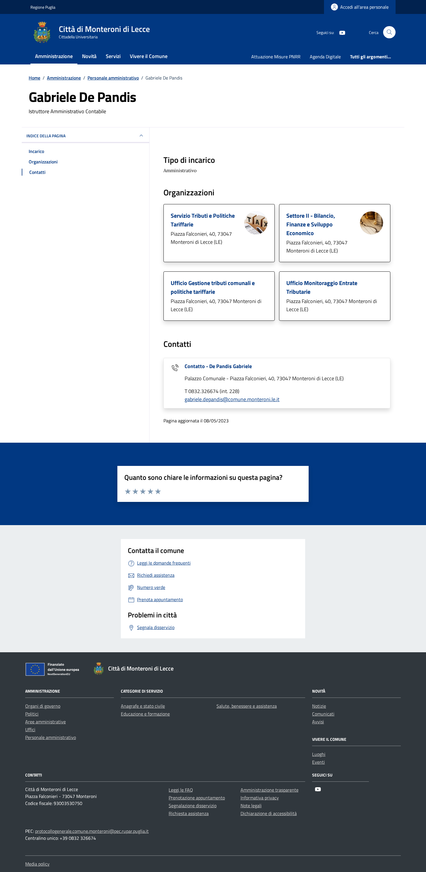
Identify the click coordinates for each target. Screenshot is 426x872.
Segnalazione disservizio (192, 805)
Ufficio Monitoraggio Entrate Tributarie (321, 287)
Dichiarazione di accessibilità (269, 813)
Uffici (30, 729)
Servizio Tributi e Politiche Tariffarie (203, 220)
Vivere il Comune (149, 56)
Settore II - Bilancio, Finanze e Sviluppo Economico (310, 224)
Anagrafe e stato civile (143, 705)
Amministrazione (54, 56)
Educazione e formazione (145, 713)
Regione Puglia (42, 7)
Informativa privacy (260, 797)
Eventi (318, 762)
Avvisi (318, 721)
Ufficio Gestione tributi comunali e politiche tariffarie (213, 287)
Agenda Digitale (325, 56)
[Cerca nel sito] (389, 32)
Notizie (319, 705)
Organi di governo (42, 705)
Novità (89, 56)
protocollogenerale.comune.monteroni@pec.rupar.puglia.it (92, 831)
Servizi (113, 56)
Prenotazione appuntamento (197, 797)
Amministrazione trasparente (269, 789)
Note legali (251, 805)
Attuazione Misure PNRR (276, 56)
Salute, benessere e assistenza (246, 705)
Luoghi (318, 754)
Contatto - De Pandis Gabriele (218, 366)
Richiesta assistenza (189, 813)
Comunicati (323, 713)
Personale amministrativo (50, 737)
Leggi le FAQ (181, 789)
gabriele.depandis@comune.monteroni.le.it (232, 399)
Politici (32, 713)
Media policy (37, 863)
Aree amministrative (45, 721)
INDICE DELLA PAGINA (45, 136)
